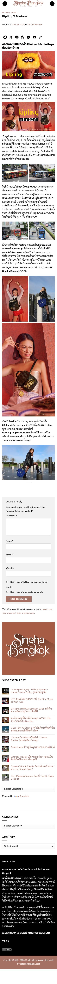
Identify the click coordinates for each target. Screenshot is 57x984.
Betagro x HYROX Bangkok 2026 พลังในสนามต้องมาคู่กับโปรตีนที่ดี (31, 710)
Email (9, 554)
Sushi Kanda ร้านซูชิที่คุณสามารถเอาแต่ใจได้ (33, 747)
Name (9, 540)
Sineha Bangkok (35, 24)
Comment (11, 515)
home (13, 12)
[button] (4, 3)
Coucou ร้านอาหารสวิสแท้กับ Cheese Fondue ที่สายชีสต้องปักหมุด (29, 739)
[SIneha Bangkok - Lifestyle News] (29, 3)
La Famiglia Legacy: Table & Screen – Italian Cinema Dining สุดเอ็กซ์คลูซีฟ (29, 690)
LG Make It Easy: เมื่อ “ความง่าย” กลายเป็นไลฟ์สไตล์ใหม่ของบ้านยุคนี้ (32, 758)
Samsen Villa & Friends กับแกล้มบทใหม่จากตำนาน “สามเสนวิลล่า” (32, 767)
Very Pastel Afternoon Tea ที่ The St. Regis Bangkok (32, 777)
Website (10, 568)
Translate (24, 796)
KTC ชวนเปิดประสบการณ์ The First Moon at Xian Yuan (32, 700)
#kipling (6, 949)
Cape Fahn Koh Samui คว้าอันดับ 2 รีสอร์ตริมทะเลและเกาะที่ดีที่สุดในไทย (33, 729)
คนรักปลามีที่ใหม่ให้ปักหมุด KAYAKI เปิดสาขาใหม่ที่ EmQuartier (31, 719)
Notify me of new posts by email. (26, 591)
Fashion (6, 12)
